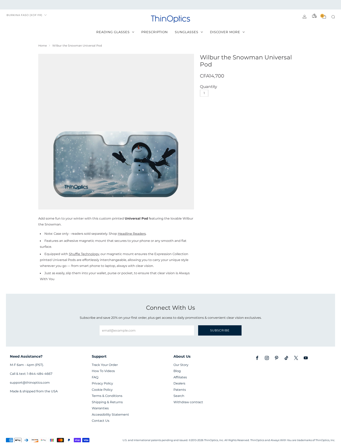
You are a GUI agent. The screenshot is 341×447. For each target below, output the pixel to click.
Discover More (225, 32)
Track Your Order (105, 365)
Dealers (179, 383)
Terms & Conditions (107, 396)
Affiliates (180, 377)
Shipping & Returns (107, 402)
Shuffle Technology (84, 254)
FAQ (95, 377)
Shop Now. (203, 5)
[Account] (304, 17)
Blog (177, 371)
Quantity (208, 86)
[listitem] (170, 4)
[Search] (333, 17)
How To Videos (103, 371)
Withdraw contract (188, 402)
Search (178, 396)
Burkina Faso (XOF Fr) (24, 15)
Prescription (154, 32)
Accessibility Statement (110, 414)
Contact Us (100, 421)
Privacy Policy (102, 383)
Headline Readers (132, 234)
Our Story (180, 365)
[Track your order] (314, 16)
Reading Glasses (113, 32)
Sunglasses (186, 32)
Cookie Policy (102, 390)
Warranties (100, 408)
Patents (179, 390)
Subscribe (220, 330)
